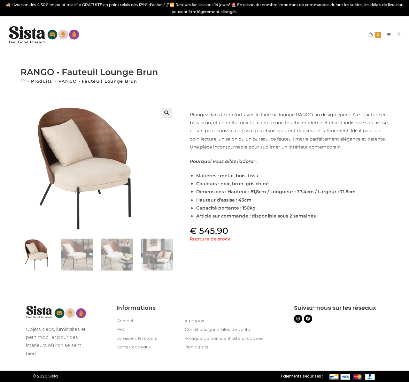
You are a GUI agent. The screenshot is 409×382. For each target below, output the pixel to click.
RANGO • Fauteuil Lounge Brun (97, 81)
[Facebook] (308, 319)
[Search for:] (396, 34)
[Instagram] (298, 319)
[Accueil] (22, 81)
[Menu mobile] (387, 34)
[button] (167, 113)
